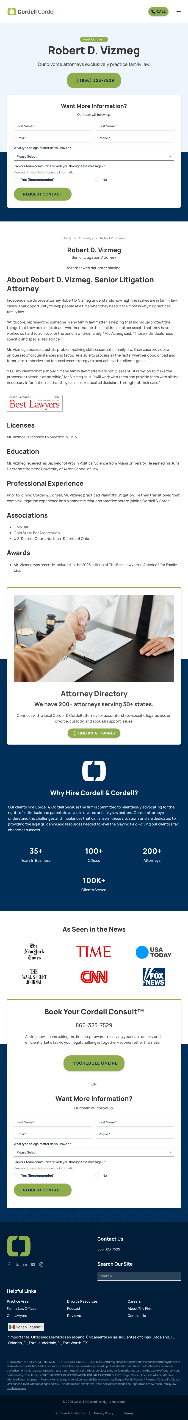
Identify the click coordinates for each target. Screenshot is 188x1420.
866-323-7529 (94, 1025)
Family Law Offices (21, 1308)
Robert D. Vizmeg (112, 238)
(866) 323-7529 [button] (96, 80)
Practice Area (17, 1301)
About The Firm (140, 1308)
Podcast (73, 1308)
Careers (134, 1301)
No (105, 179)
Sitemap (128, 1413)
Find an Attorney (96, 733)
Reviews (74, 1315)
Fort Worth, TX (75, 1342)
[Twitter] (17, 1264)
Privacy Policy (36, 172)
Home (67, 238)
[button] (179, 11)
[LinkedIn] (25, 1264)
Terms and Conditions (69, 1413)
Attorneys (85, 238)
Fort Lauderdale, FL (45, 1342)
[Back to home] (32, 11)
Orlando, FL (17, 1342)
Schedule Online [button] (96, 1063)
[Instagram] (41, 1264)
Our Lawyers (17, 1315)
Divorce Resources (82, 1301)
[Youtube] (33, 1264)
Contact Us (137, 1315)
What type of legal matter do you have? (42, 148)
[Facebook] (9, 1264)
